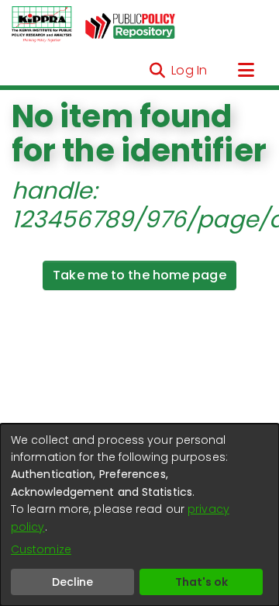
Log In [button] (189, 70)
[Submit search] (157, 70)
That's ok (201, 582)
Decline (72, 582)
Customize (41, 549)
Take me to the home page (139, 275)
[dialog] (139, 515)
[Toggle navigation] (245, 70)
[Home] (42, 24)
